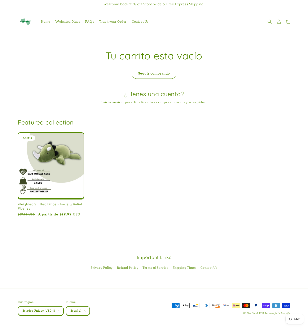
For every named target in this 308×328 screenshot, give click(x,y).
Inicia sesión (112, 102)
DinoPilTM (258, 313)
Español (76, 310)
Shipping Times (184, 267)
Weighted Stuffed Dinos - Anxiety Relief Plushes (50, 206)
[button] (269, 21)
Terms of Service (155, 267)
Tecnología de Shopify (277, 313)
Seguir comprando (154, 73)
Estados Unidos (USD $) (38, 310)
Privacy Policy (102, 267)
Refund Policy (127, 267)
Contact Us (209, 267)
